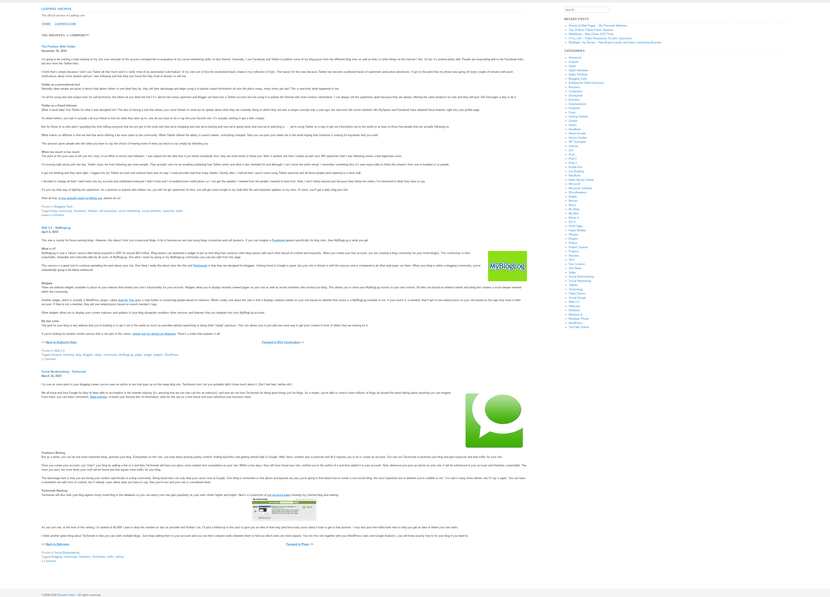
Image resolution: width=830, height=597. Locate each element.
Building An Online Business (586, 82)
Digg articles (98, 397)
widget (148, 354)
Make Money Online (581, 179)
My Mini (574, 213)
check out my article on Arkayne (154, 333)
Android (573, 62)
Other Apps (576, 226)
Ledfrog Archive (57, 9)
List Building (576, 171)
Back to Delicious (57, 544)
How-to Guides (578, 137)
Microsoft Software (580, 188)
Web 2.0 (59, 350)
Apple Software (578, 74)
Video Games (577, 293)
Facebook (80, 211)
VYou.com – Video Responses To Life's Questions (600, 38)
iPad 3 (573, 163)
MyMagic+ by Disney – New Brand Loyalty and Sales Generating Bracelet (615, 42)
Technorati (200, 265)
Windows (574, 310)
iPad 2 (573, 158)
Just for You (126, 300)
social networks (151, 211)
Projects (574, 251)
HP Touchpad (577, 141)
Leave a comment (53, 215)
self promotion (108, 211)
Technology (576, 289)
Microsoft (574, 184)
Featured (574, 108)
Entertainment (577, 104)
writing (120, 556)
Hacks (573, 125)
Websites (574, 306)
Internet (573, 146)
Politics (573, 243)
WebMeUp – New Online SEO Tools (591, 34)
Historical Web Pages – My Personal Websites (598, 25)
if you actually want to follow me (80, 198)
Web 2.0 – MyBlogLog (56, 227)
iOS (571, 150)
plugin (138, 354)
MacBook (575, 175)
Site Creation (577, 264)
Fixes (572, 112)
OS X (572, 222)
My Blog (574, 209)
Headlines (575, 129)
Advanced (575, 57)
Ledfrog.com (65, 24)
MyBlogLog (126, 354)
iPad (571, 154)
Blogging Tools (63, 206)
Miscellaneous (578, 192)
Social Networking (580, 281)
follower (92, 211)
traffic (110, 556)
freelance (84, 556)
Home (46, 24)
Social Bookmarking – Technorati (64, 371)
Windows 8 (575, 314)
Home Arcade (577, 133)
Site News (575, 268)
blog (54, 211)
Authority (68, 354)
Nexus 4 (574, 217)
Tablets (573, 285)
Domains (574, 99)
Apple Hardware (578, 70)
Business (574, 87)
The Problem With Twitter (58, 46)
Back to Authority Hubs (61, 342)
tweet (179, 211)
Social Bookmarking (66, 552)
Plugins (573, 238)
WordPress (172, 354)
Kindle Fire (575, 167)
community (65, 211)
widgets (158, 354)
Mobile (573, 196)
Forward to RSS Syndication (281, 342)
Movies (573, 200)
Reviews (574, 255)
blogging (56, 556)
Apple (572, 66)
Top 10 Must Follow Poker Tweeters (591, 30)
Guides (573, 120)
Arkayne (56, 354)
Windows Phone (579, 318)
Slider (572, 272)
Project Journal (578, 247)
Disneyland (576, 95)
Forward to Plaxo (297, 544)
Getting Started (578, 116)
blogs (98, 354)
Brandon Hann (66, 595)
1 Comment (49, 359)
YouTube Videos (579, 327)
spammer (168, 211)
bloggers (88, 354)
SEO (572, 259)
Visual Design (577, 297)
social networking (129, 211)
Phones (573, 234)
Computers (575, 91)
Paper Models (577, 230)
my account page (278, 495)
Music (572, 205)
